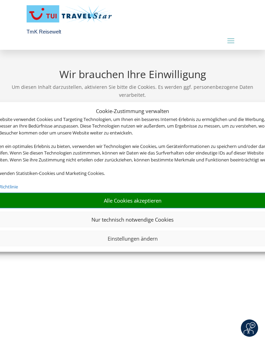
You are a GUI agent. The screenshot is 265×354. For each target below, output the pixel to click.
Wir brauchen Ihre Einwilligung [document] (132, 75)
